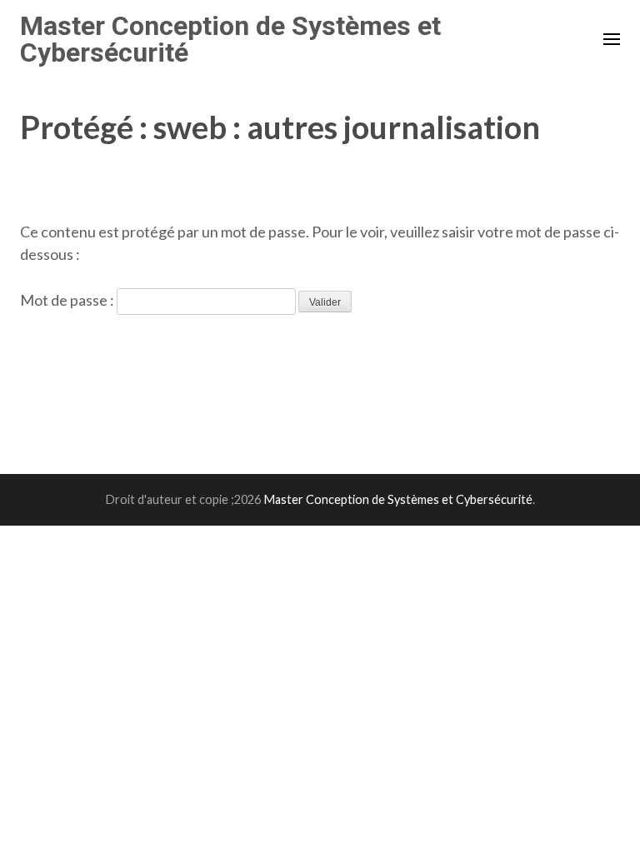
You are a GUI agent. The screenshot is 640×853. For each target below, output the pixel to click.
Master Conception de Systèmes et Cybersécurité (230, 39)
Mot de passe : (68, 300)
